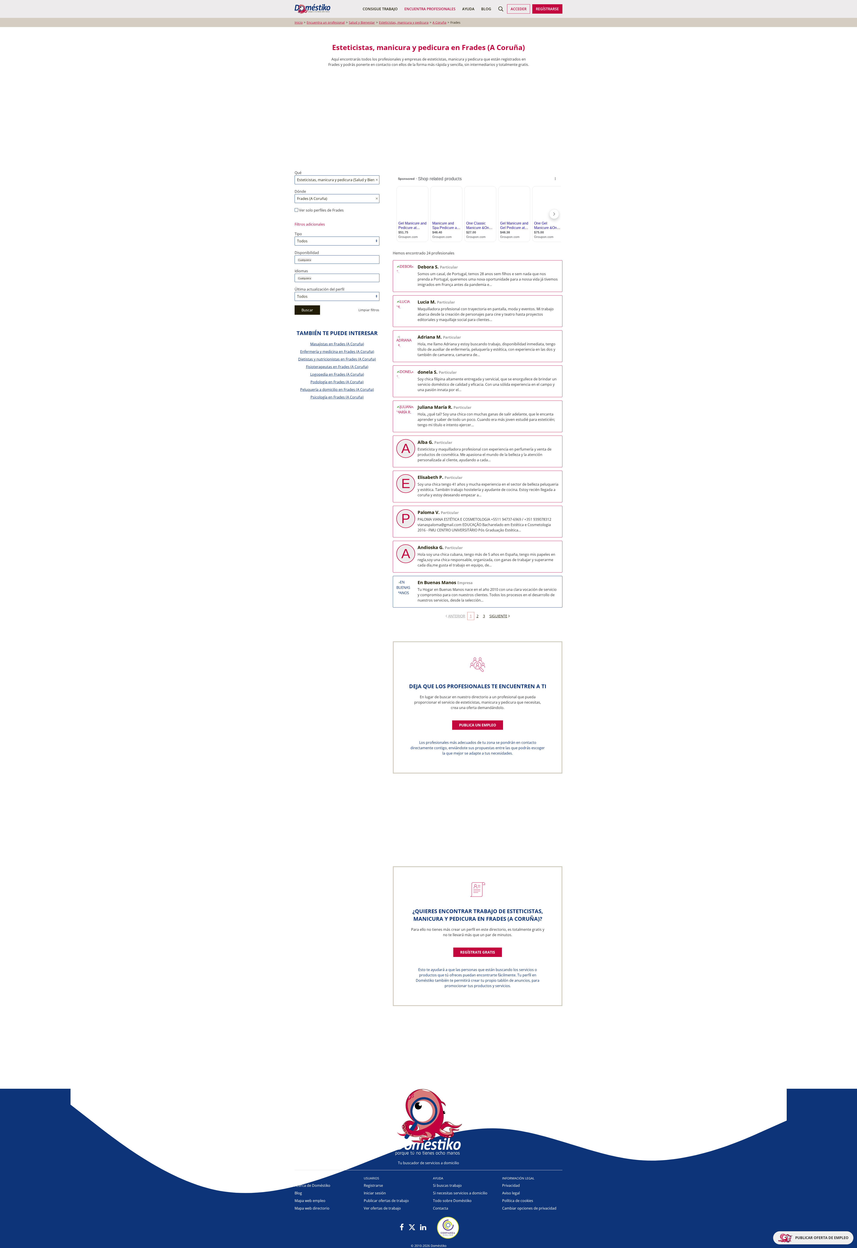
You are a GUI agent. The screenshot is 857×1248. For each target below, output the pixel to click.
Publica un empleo (477, 725)
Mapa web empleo (310, 1200)
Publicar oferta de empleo (821, 1237)
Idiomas (301, 270)
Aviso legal (511, 1193)
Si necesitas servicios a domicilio (460, 1193)
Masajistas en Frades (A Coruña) (337, 344)
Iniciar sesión (375, 1193)
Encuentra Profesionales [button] (430, 8)
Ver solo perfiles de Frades (321, 210)
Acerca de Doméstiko (312, 1185)
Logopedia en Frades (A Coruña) (337, 374)
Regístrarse (547, 8)
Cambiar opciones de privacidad (529, 1208)
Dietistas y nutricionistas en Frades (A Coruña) (337, 359)
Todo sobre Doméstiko (452, 1200)
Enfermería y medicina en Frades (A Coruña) (337, 351)
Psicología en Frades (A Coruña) (337, 397)
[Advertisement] (426, 118)
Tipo (298, 233)
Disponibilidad (307, 252)
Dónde (300, 191)
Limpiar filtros (368, 310)
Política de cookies (517, 1200)
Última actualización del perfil (319, 289)
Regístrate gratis (477, 952)
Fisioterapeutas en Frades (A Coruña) (337, 366)
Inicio (299, 22)
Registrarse (373, 1185)
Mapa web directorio (312, 1208)
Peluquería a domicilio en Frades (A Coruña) (337, 389)
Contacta (440, 1208)
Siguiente (498, 616)
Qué (298, 172)
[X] (412, 1227)
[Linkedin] (423, 1227)
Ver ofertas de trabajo (382, 1208)
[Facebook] (402, 1227)
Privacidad (511, 1185)
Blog (486, 8)
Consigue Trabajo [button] (380, 8)
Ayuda (468, 8)
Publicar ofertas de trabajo (386, 1200)
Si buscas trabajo (447, 1185)
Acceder (518, 8)
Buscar (307, 310)
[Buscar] (501, 9)
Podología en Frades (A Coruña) (337, 382)
